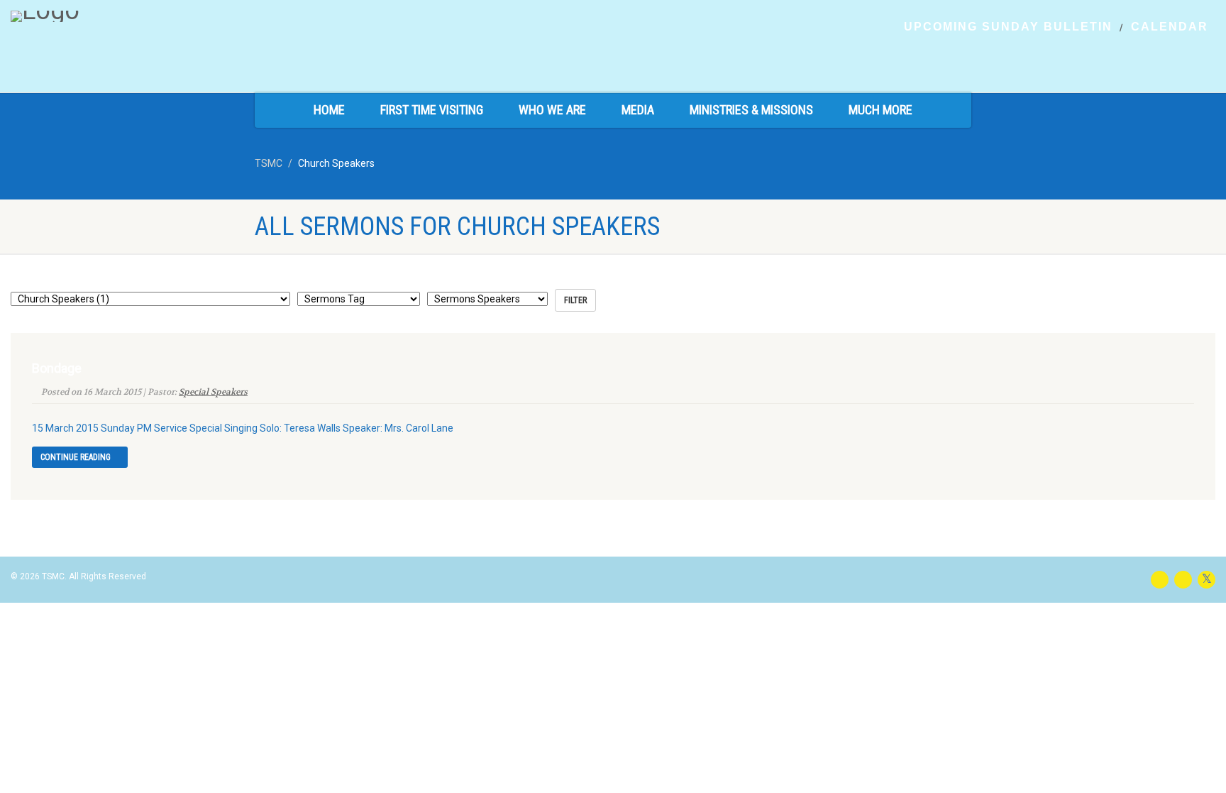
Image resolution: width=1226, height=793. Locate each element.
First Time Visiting (431, 109)
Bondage (57, 368)
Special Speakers (213, 392)
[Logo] (204, 16)
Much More (880, 109)
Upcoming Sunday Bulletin (1008, 27)
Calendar (1169, 27)
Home (329, 109)
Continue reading (76, 457)
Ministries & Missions (751, 109)
